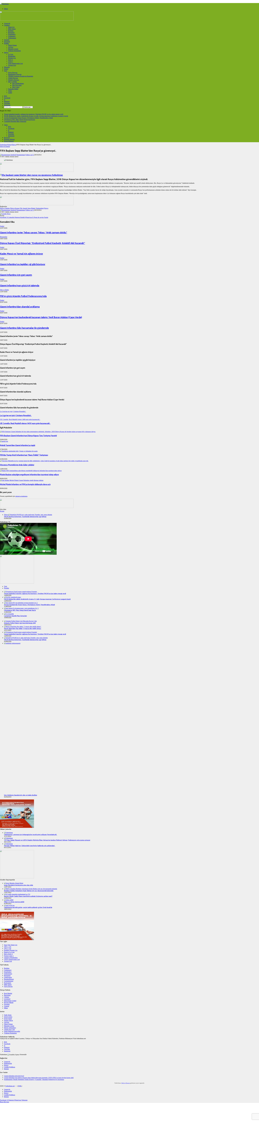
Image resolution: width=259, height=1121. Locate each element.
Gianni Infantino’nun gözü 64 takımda (19, 285)
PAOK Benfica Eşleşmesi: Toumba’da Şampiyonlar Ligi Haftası (25, 517)
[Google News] (5, 214)
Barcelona (7, 995)
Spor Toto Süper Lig (10, 945)
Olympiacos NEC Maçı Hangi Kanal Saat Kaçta (19, 119)
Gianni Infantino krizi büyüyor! (14, 1076)
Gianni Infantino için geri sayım (16, 274)
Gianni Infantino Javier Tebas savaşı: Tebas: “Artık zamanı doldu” (33, 232)
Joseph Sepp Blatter (29, 208)
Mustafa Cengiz (13, 49)
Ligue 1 (10, 62)
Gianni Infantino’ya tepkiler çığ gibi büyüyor (22, 264)
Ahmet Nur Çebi (9, 1029)
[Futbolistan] (4, 4)
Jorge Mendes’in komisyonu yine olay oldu (18, 885)
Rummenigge (20, 155)
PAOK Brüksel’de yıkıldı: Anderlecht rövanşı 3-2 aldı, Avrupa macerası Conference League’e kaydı (36, 116)
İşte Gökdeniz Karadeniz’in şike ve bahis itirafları (20, 795)
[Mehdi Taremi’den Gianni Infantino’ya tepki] (4, 441)
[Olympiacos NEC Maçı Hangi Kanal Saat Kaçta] (21, 608)
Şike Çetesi (15, 87)
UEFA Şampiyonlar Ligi (12, 959)
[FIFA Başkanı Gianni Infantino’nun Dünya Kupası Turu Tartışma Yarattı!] (48, 431)
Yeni (5, 586)
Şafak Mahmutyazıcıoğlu (12, 1031)
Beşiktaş (10, 31)
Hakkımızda (8, 1063)
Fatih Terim (7, 1015)
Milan (6, 1008)
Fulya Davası (8, 986)
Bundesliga (11, 56)
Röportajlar (3, 237)
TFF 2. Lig (7, 948)
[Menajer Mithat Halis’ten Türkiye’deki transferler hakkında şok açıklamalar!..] (8, 844)
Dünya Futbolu (5, 208)
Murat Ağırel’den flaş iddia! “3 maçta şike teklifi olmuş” (22, 628)
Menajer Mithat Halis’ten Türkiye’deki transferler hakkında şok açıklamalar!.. (29, 846)
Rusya (46, 208)
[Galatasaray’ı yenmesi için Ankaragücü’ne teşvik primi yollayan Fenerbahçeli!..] (8, 832)
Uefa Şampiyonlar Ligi (15, 63)
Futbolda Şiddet (13, 89)
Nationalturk (40, 208)
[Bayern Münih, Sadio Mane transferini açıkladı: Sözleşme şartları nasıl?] (17, 894)
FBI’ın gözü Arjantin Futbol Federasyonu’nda (23, 296)
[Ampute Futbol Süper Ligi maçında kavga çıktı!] (20, 621)
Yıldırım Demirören (14, 51)
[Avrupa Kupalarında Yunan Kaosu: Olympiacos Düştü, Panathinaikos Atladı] (21, 603)
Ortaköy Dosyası (13, 80)
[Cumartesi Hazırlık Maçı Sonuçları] (9, 614)
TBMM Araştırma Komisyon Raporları (20, 76)
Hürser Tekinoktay (10, 1028)
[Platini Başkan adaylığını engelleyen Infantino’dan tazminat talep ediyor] (31, 470)
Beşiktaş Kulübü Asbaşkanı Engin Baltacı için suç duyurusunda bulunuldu (28, 891)
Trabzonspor (12, 38)
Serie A (10, 60)
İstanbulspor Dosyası (14, 74)
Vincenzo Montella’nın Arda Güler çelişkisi (17, 465)
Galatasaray (12, 36)
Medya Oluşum (125, 1083)
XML (20, 1086)
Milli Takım (12, 29)
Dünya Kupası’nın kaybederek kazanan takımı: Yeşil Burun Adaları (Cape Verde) (41, 317)
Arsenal (6, 1006)
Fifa (21, 208)
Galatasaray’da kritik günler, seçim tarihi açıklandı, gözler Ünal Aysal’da (28, 907)
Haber (9, 145)
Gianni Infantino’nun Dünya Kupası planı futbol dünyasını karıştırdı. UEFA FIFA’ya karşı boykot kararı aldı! (39, 1078)
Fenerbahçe (11, 34)
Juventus (7, 1004)
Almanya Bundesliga (11, 957)
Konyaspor (7, 983)
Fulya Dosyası (12, 72)
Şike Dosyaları (17, 85)
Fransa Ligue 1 (9, 956)
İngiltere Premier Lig (10, 950)
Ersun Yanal (8, 1018)
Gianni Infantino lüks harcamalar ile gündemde (24, 327)
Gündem (7, 25)
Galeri (10, 92)
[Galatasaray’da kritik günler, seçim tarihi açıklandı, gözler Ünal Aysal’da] (9, 905)
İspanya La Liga (9, 952)
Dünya (6, 52)
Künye (6, 1065)
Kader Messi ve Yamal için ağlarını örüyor (21, 253)
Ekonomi (7, 41)
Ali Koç (10, 47)
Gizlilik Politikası (9, 1067)
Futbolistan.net (10, 1086)
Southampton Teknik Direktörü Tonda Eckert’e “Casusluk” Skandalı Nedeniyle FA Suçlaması (34, 1079)
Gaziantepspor (8, 981)
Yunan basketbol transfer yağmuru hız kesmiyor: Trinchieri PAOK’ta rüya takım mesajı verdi (33, 114)
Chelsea (6, 997)
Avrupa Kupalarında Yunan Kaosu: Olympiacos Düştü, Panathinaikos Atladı (28, 118)
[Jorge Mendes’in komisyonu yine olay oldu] (13, 883)
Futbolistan (3, 145)
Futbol (6, 69)
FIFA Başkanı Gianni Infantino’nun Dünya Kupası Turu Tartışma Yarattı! (28, 435)
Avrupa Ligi (12, 65)
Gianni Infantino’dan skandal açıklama (20, 306)
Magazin (7, 67)
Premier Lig (12, 58)
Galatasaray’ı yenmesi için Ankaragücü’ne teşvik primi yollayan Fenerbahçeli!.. (30, 834)
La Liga (10, 54)
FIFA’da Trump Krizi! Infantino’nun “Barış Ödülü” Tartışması (24, 455)
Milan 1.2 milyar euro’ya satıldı (14, 902)
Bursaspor (11, 32)
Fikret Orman (12, 45)
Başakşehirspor (9, 979)
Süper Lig (11, 27)
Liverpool (7, 999)
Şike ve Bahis (12, 82)
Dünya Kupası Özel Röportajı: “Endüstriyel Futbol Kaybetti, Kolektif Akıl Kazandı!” (42, 243)
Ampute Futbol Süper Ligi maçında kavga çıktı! (20, 623)
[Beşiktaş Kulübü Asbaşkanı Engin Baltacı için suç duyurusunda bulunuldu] (30, 889)
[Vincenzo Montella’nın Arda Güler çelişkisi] (44, 461)
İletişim (6, 1069)
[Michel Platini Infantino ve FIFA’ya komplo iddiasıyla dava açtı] (21, 480)
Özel (5, 71)
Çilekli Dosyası (13, 78)
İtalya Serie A (8, 954)
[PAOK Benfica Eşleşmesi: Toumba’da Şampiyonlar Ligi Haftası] (26, 638)
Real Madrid (8, 993)
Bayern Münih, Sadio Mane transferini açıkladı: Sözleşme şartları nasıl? (28, 896)
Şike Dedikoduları (18, 83)
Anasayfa (7, 1061)
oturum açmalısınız (21, 496)
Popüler (6, 588)
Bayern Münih (8, 1002)
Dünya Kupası (14, 208)
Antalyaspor (8, 977)
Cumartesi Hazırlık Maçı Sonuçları (15, 121)
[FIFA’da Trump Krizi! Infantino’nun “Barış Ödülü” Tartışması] (19, 451)
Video (10, 91)
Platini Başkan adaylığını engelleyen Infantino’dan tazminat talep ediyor (29, 474)
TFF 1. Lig (7, 947)
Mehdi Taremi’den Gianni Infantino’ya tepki (17, 445)
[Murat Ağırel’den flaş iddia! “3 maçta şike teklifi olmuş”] (22, 626)
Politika (6, 43)
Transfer (6, 40)
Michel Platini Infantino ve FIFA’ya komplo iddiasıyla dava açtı (25, 484)
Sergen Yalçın (8, 1020)
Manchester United (10, 1001)
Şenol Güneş (8, 1017)
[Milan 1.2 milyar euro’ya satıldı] (8, 900)
